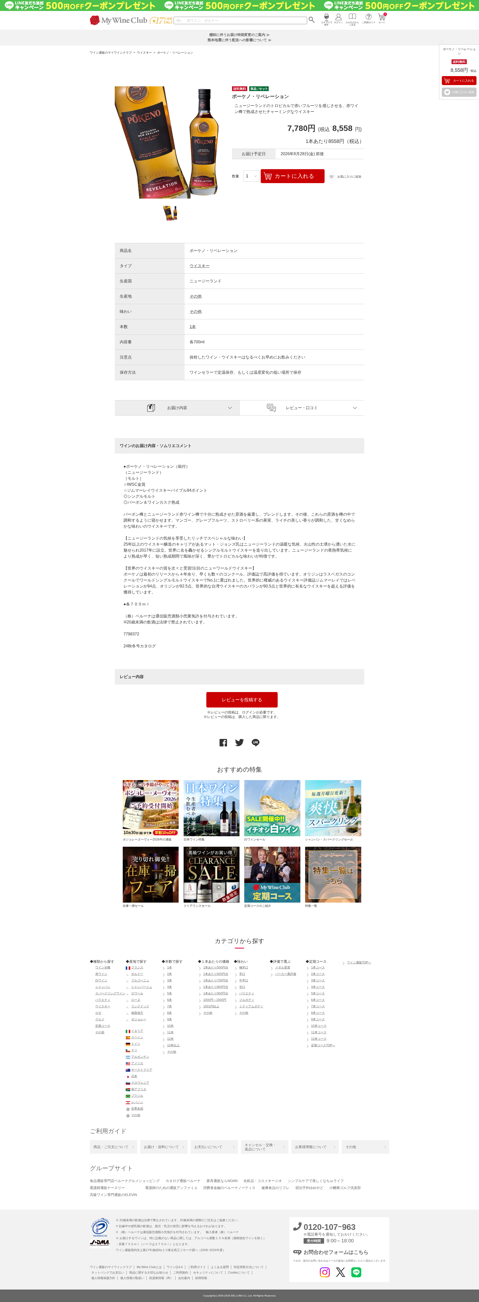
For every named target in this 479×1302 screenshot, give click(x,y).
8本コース (318, 1013)
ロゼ (98, 1013)
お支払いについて (208, 1147)
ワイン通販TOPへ (359, 962)
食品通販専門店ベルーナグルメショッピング (125, 1181)
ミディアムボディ (251, 1006)
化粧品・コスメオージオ (262, 1181)
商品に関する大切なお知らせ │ (150, 1272)
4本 (169, 987)
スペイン (137, 1037)
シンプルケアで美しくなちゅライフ (316, 1181)
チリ (134, 1050)
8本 (169, 1013)
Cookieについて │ (240, 1272)
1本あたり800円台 (215, 987)
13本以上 (173, 1045)
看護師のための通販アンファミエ (171, 1188)
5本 (169, 993)
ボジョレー (138, 1019)
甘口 (242, 987)
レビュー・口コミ (302, 408)
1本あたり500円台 (215, 967)
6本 (169, 1000)
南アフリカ (138, 1089)
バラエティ (102, 1000)
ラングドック (140, 1006)
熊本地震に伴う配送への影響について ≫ (239, 40)
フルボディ (246, 1000)
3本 (169, 980)
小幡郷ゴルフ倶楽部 (345, 1188)
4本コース (318, 987)
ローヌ (135, 1000)
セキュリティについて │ (209, 1272)
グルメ (99, 1019)
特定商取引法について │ (249, 1267)
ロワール (137, 993)
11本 (170, 1032)
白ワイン (101, 980)
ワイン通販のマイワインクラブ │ (112, 1267)
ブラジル (137, 1095)
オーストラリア (141, 1069)
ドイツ (135, 1044)
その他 (196, 296)
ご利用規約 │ (182, 1272)
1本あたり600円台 (215, 974)
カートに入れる (463, 80)
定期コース (102, 1026)
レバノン (137, 1102)
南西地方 (137, 1013)
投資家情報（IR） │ (162, 1278)
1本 (193, 327)
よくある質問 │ (220, 1267)
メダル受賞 (282, 967)
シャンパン (102, 987)
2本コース (318, 974)
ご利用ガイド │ (197, 1267)
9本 (169, 1019)
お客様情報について (311, 1147)
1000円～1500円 (214, 1000)
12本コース (319, 1039)
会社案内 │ (185, 1278)
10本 (170, 1026)
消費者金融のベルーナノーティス (229, 1188)
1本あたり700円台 (215, 980)
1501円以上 (211, 1006)
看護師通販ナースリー (107, 1188)
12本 (170, 1039)
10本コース (319, 1026)
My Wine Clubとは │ (150, 1267)
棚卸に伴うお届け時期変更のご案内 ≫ (239, 35)
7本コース (318, 1006)
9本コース (318, 1019)
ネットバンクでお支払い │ (109, 1272)
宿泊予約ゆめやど (309, 1188)
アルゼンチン (140, 1057)
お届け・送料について (161, 1147)
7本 (169, 1006)
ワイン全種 (102, 967)
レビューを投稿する (242, 699)
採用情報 (200, 1278)
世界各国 (137, 1108)
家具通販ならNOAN (222, 1181)
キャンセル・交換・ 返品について (260, 1147)
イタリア (137, 1031)
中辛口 (243, 980)
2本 (169, 974)
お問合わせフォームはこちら (336, 1252)
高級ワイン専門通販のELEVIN (113, 1195)
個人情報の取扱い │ (133, 1278)
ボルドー (137, 974)
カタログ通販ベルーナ (183, 1181)
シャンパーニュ (141, 987)
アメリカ (137, 1063)
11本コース (319, 1032)
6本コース (318, 1000)
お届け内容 (177, 408)
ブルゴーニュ (140, 980)
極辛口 (243, 967)
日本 (134, 1076)
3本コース (318, 980)
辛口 (242, 974)
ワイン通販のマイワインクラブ (112, 52)
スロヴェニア (140, 1082)
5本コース (318, 993)
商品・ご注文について (111, 1147)
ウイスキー (146, 52)
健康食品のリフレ (275, 1188)
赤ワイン (101, 974)
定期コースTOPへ (323, 1045)
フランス (137, 967)
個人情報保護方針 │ (104, 1278)
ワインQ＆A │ (175, 1267)
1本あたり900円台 (215, 993)
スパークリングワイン (110, 993)
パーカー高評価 (285, 974)
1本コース (318, 967)
